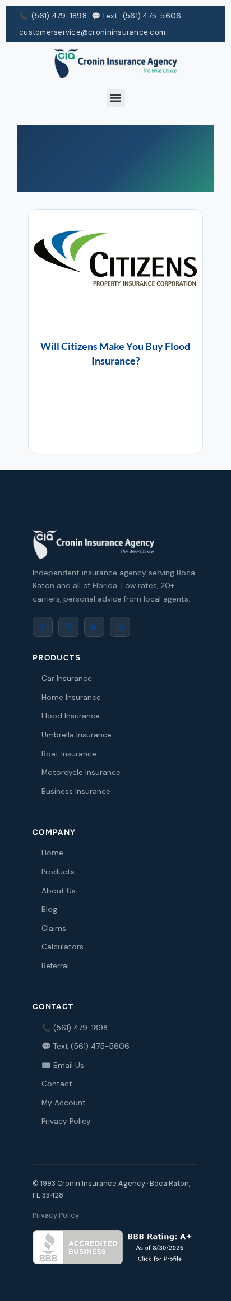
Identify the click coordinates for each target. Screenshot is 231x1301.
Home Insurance (71, 697)
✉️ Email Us (62, 1065)
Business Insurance (75, 791)
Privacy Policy (66, 1121)
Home (52, 853)
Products (58, 872)
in (120, 626)
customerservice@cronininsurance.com (92, 32)
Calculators (62, 947)
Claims (53, 928)
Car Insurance (66, 678)
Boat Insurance (68, 754)
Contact (56, 1084)
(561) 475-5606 (152, 16)
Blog (49, 909)
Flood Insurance (70, 716)
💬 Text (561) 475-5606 (85, 1046)
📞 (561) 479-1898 (74, 1028)
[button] (116, 98)
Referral (55, 966)
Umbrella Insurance (76, 735)
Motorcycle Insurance (81, 772)
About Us (58, 891)
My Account (63, 1103)
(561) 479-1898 (59, 16)
